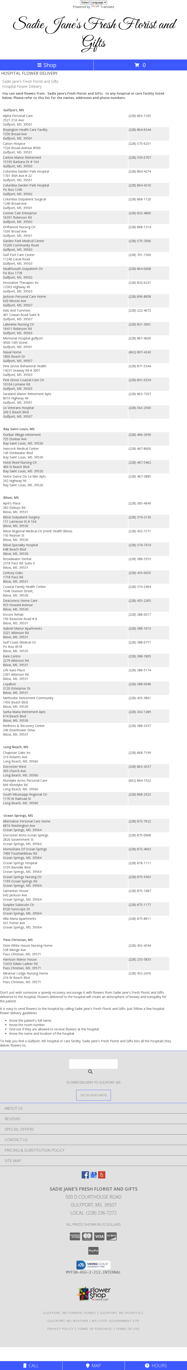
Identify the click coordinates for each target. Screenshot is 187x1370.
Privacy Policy (60, 1329)
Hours (158, 1365)
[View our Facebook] (85, 1177)
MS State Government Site (115, 1321)
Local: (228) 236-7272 (93, 1213)
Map (95, 1365)
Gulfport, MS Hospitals (122, 1313)
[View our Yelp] (101, 1177)
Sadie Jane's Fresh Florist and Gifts (93, 34)
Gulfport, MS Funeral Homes (69, 1313)
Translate (107, 7)
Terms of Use (128, 1329)
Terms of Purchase (95, 1329)
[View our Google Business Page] (93, 1177)
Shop (50, 65)
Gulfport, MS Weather (67, 1321)
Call (32, 1365)
